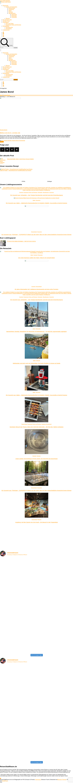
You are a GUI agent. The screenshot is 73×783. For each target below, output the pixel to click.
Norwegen (14, 15)
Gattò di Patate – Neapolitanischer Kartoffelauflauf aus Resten (15, 170)
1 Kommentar (21, 140)
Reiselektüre (6, 26)
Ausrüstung (6, 22)
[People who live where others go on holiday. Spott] (36, 579)
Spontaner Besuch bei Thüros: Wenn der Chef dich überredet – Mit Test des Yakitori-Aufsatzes (36, 427)
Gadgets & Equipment (46, 424)
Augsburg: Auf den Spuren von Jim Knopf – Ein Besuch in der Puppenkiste (36, 522)
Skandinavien (12, 13)
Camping (21, 192)
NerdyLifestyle (3, 130)
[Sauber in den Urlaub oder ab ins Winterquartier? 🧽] (12, 602)
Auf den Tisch (6, 21)
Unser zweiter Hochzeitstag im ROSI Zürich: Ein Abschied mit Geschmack (36, 458)
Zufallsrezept (6, 30)
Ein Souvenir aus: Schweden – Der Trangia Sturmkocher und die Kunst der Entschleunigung (36, 195)
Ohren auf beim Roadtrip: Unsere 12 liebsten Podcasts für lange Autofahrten (20, 159)
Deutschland (12, 8)
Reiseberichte (9, 27)
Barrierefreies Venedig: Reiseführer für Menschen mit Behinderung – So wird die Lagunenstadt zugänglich (36, 331)
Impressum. (38, 779)
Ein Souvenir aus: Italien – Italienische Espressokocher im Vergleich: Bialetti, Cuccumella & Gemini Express (36, 203)
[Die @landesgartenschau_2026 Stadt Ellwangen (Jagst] (61, 564)
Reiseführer (9, 28)
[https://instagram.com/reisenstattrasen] (2, 149)
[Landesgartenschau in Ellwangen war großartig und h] (36, 561)
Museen (8, 18)
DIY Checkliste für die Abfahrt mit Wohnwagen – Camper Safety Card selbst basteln (21, 241)
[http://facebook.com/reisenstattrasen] (7, 149)
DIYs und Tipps (9, 23)
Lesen (1, 141)
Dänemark (14, 14)
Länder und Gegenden (11, 6)
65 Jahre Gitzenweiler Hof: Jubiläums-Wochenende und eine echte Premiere (36, 289)
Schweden (14, 17)
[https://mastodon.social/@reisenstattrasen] (12, 149)
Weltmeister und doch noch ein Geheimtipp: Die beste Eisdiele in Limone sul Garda (36, 363)
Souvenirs (51, 192)
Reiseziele (5, 5)
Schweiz (11, 12)
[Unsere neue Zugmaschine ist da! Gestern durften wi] (12, 566)
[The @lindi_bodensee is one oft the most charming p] (61, 577)
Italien (10, 10)
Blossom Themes (61, 779)
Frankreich (11, 9)
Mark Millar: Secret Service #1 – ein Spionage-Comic (10, 133)
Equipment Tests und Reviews (13, 24)
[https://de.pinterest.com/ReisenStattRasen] (16, 149)
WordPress (5, 780)
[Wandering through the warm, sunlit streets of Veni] (61, 641)
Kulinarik (35, 255)
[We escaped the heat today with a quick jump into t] (12, 639)
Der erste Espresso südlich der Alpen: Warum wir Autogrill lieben (36, 257)
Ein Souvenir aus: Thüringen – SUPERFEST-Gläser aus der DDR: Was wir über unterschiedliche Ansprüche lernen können (36, 234)
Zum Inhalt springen (5, 0)
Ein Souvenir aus (7, 19)
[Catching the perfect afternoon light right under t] (36, 642)
